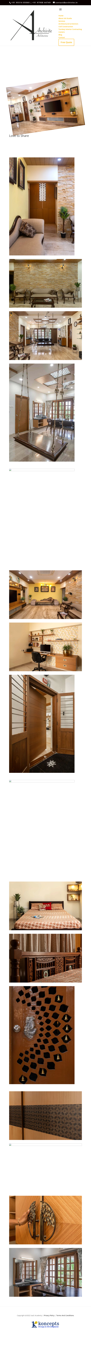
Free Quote (66, 42)
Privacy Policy (49, 1315)
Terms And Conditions (65, 1315)
